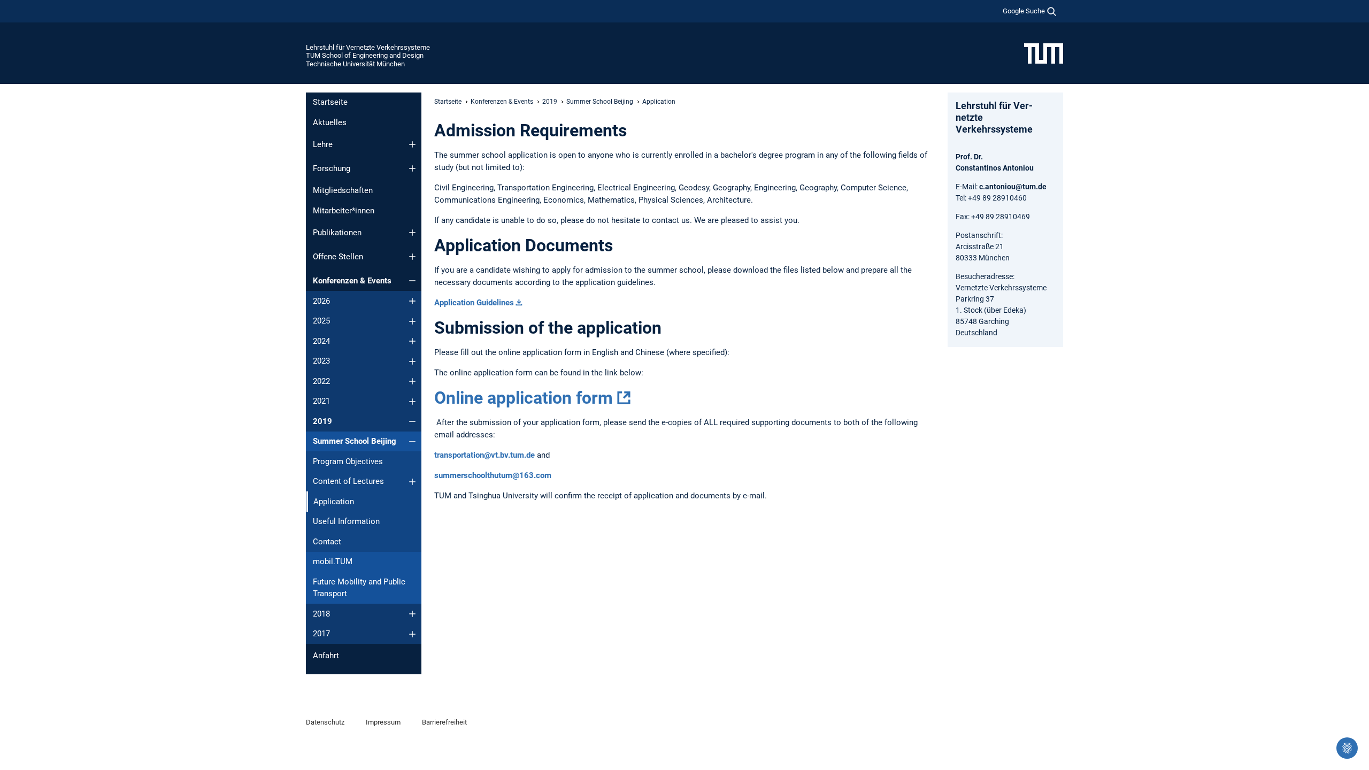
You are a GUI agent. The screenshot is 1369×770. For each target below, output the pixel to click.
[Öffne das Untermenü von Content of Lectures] (412, 481)
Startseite (330, 102)
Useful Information (346, 521)
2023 (321, 361)
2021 (321, 401)
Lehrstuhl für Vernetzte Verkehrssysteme (368, 47)
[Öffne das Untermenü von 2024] (412, 341)
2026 (321, 301)
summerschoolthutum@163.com (492, 475)
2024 (321, 341)
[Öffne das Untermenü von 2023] (412, 361)
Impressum (383, 722)
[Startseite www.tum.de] (1043, 53)
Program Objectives (348, 461)
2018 (321, 614)
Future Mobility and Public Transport (359, 588)
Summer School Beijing (354, 441)
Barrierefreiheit (444, 722)
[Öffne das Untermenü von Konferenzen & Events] (412, 280)
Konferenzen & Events (352, 281)
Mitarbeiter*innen (343, 210)
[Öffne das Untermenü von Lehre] (412, 144)
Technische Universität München (355, 64)
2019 (322, 421)
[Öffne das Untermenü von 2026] (412, 301)
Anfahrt (326, 655)
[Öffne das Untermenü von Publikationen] (412, 232)
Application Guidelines (474, 302)
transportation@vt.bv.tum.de (484, 455)
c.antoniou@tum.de (1013, 186)
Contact (327, 541)
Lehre (323, 144)
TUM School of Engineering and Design (365, 55)
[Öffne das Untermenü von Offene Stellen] (412, 256)
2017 (321, 633)
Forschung (331, 168)
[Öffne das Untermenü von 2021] (412, 401)
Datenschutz (325, 722)
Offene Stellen (338, 256)
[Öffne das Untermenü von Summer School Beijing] (412, 441)
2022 (321, 381)
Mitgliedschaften (343, 190)
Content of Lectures (348, 481)
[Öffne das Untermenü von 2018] (412, 613)
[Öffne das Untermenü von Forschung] (412, 168)
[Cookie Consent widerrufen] (1347, 748)
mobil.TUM (332, 561)
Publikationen (337, 232)
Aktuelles (330, 122)
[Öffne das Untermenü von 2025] (412, 321)
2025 (321, 321)
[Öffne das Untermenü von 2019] (412, 421)
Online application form (523, 398)
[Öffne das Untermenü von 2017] (412, 634)
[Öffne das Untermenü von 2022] (412, 381)
